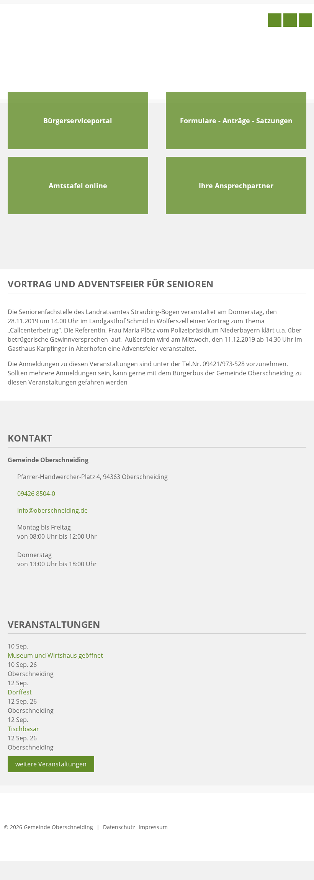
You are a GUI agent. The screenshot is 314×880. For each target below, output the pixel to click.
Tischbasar (23, 729)
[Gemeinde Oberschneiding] (59, 50)
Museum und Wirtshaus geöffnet (55, 655)
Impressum (153, 827)
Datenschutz (119, 827)
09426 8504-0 (36, 493)
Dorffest (20, 692)
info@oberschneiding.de (52, 510)
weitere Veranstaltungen (51, 764)
